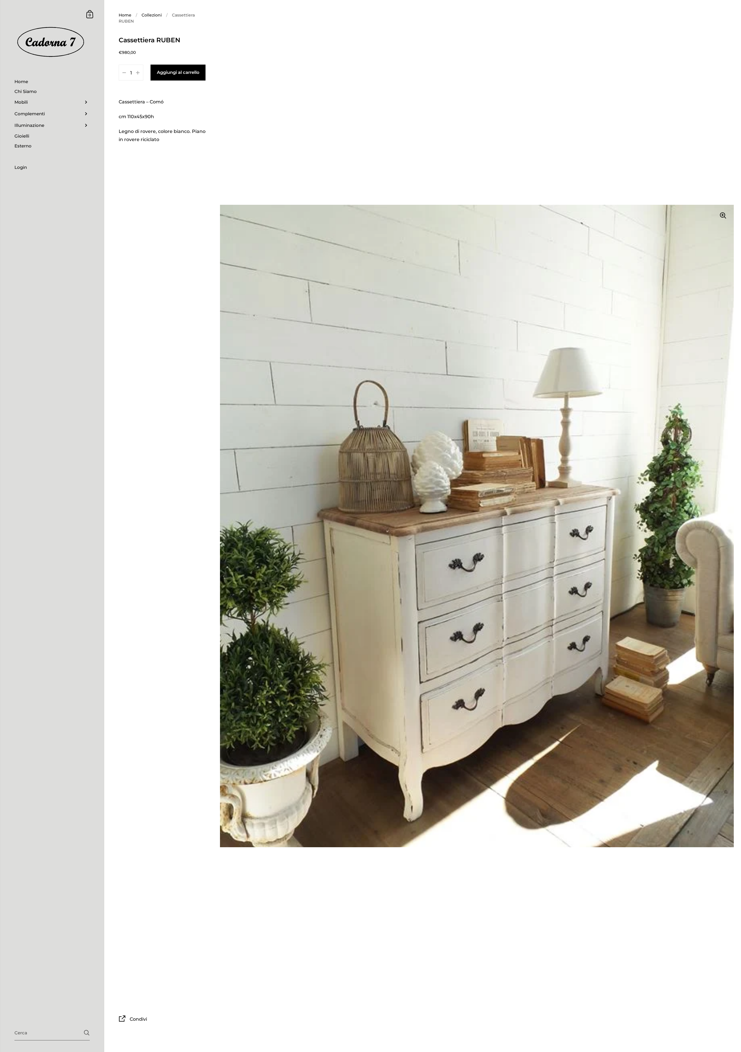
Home (125, 15)
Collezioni (152, 15)
